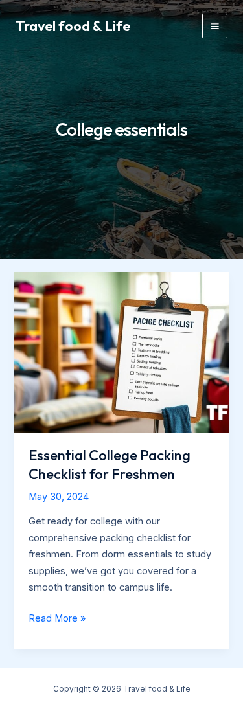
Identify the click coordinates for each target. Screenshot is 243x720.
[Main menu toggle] (214, 26)
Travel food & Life (73, 26)
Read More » (57, 619)
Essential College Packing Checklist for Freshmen (110, 464)
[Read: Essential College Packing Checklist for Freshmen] (121, 351)
